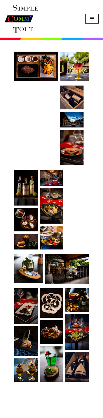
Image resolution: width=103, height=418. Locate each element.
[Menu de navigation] (92, 19)
